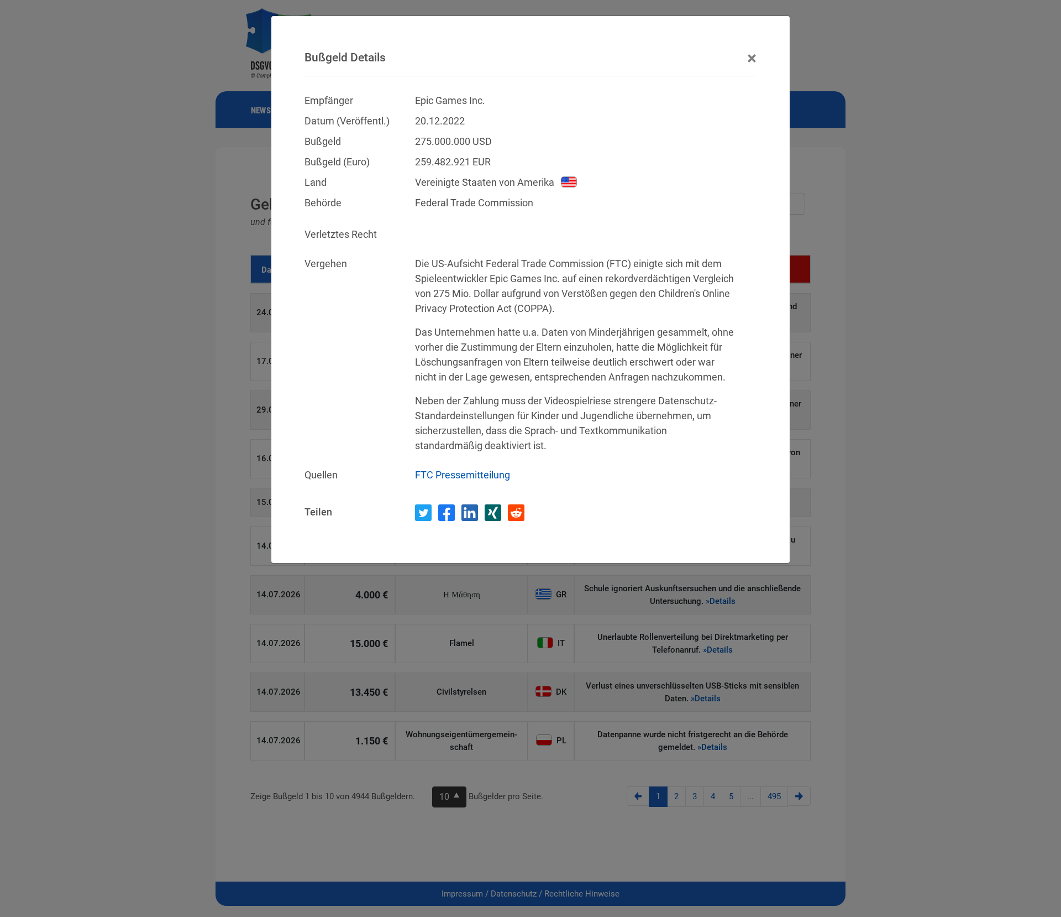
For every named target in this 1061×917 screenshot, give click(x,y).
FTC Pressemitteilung (462, 475)
